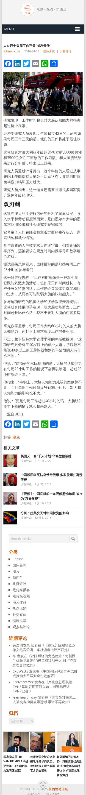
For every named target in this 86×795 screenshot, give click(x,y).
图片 (16, 571)
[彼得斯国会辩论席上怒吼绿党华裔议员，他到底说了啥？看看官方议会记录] (42, 742)
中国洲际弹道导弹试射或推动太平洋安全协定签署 (45, 673)
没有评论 (66, 51)
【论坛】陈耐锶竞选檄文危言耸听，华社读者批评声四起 (44, 647)
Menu (9, 29)
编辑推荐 (19, 620)
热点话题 (19, 608)
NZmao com (11, 51)
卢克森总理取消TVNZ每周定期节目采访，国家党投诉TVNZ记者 (42, 686)
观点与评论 (21, 627)
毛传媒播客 (21, 590)
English (18, 559)
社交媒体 (19, 614)
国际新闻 (49, 51)
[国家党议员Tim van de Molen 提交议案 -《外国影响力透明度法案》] (15, 742)
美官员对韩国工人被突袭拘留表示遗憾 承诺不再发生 (44, 699)
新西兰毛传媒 (58, 789)
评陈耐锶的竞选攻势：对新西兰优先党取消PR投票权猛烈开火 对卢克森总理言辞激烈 (45, 660)
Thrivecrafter (23, 682)
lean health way (25, 697)
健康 (16, 437)
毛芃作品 (19, 602)
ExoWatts (20, 671)
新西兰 (18, 577)
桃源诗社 (19, 583)
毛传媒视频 (21, 596)
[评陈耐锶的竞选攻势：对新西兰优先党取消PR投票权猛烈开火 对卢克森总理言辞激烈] (69, 742)
